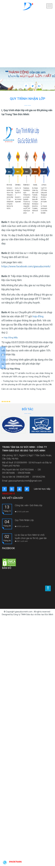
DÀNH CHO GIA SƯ (20, 80)
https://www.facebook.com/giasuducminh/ (26, 266)
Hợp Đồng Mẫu (11, 337)
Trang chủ (5, 80)
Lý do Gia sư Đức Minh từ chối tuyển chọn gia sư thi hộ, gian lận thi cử (31, 537)
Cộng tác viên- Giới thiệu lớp (28, 505)
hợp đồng (38, 316)
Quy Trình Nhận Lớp (24, 520)
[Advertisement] (27, 28)
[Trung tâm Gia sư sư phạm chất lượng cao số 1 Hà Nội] (27, 7)
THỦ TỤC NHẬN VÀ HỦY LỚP (42, 80)
